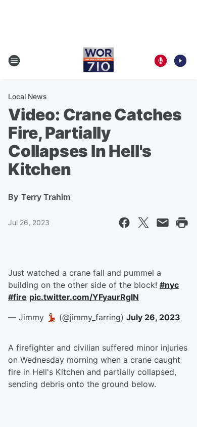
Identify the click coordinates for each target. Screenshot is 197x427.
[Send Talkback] (161, 61)
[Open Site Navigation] (14, 61)
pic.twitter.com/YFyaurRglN (84, 297)
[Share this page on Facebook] (124, 223)
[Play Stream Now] (180, 61)
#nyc (169, 285)
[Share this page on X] (143, 223)
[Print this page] (182, 223)
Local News (27, 96)
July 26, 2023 (153, 317)
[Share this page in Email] (163, 223)
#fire (17, 297)
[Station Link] (98, 61)
